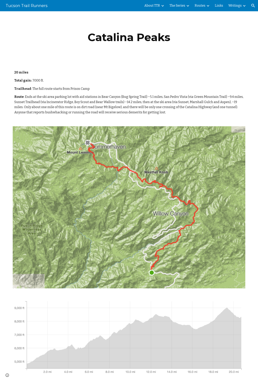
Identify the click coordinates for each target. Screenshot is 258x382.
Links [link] (219, 5)
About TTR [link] (152, 5)
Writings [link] (235, 5)
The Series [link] (177, 5)
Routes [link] (200, 5)
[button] (253, 5)
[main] (129, 37)
